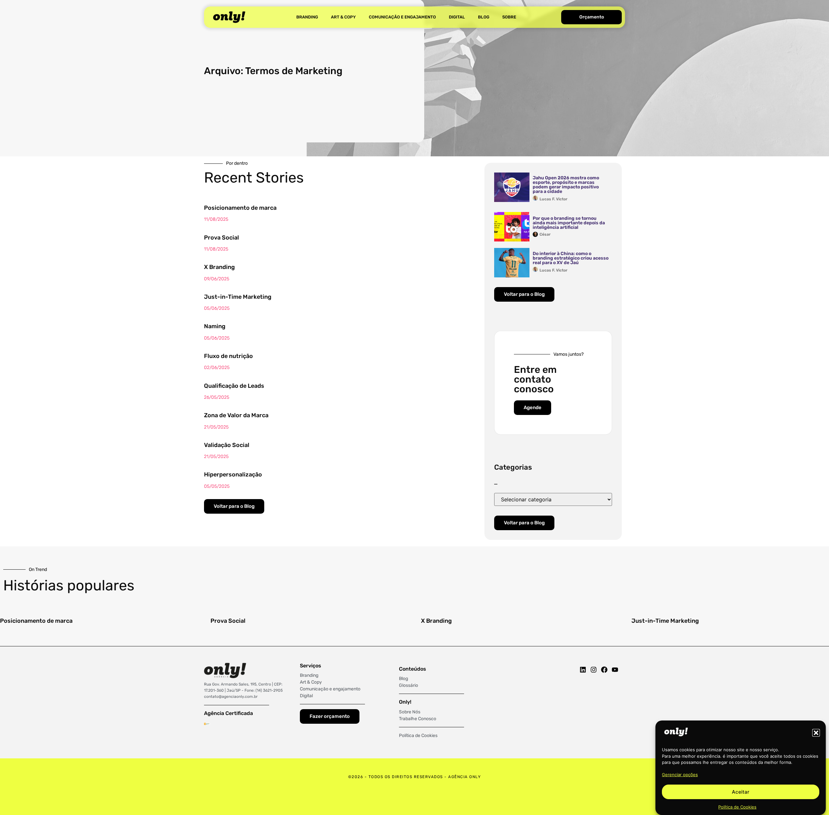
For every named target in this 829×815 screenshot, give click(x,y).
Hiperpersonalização (233, 474)
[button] (816, 733)
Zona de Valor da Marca (236, 415)
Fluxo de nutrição (228, 356)
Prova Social (221, 237)
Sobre (509, 17)
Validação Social (226, 445)
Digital (457, 17)
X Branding (219, 267)
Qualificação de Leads (234, 385)
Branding (307, 17)
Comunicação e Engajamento (402, 17)
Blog (483, 17)
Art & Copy (343, 17)
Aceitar (740, 792)
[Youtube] (615, 670)
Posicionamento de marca (240, 207)
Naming (214, 326)
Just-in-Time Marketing (237, 296)
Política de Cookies (737, 806)
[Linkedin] (583, 670)
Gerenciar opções (680, 774)
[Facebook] (604, 670)
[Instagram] (593, 670)
